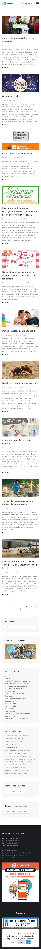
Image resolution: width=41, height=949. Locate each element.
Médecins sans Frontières (14, 741)
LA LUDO (8, 679)
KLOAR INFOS (10, 711)
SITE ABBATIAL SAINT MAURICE (16, 686)
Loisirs (4, 100)
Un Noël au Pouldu (11, 96)
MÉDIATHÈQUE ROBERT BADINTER (17, 681)
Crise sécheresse (11, 747)
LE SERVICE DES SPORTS (13, 689)
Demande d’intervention (14, 694)
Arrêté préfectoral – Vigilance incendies (18, 750)
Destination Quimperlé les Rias (17, 718)
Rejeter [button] (20, 942)
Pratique (5, 448)
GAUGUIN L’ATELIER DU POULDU (17, 684)
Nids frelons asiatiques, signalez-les (20, 383)
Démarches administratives (15, 699)
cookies (13, 942)
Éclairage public (11, 696)
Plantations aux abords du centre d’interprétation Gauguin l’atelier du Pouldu (19, 564)
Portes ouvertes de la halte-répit (18, 331)
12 (36, 606)
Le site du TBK (10, 716)
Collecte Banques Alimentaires (17, 153)
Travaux (5, 508)
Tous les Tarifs (11, 701)
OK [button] (28, 942)
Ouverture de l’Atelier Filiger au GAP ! (17, 770)
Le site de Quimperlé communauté (18, 713)
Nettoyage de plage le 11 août (15, 753)
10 (26, 606)
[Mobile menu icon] (37, 3)
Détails (5, 68)
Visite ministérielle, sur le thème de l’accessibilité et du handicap (17, 737)
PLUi (6, 676)
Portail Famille (10, 706)
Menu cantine (10, 704)
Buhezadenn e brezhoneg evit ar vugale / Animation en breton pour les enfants (19, 275)
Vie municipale (7, 335)
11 (31, 606)
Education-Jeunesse (9, 283)
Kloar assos (9, 709)
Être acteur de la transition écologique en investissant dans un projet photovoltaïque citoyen (19, 211)
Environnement (7, 219)
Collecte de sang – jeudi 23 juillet (16, 773)
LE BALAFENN (10, 691)
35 (20, 609)
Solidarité (5, 158)
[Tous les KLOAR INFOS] (20, 651)
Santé (4, 46)
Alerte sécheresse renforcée (15, 767)
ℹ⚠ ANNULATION (10, 744)
